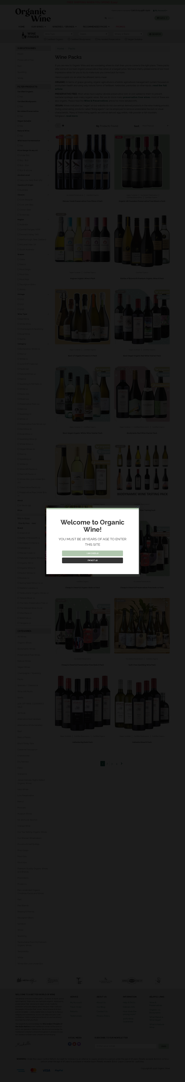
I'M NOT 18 (93, 560)
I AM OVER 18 (92, 553)
